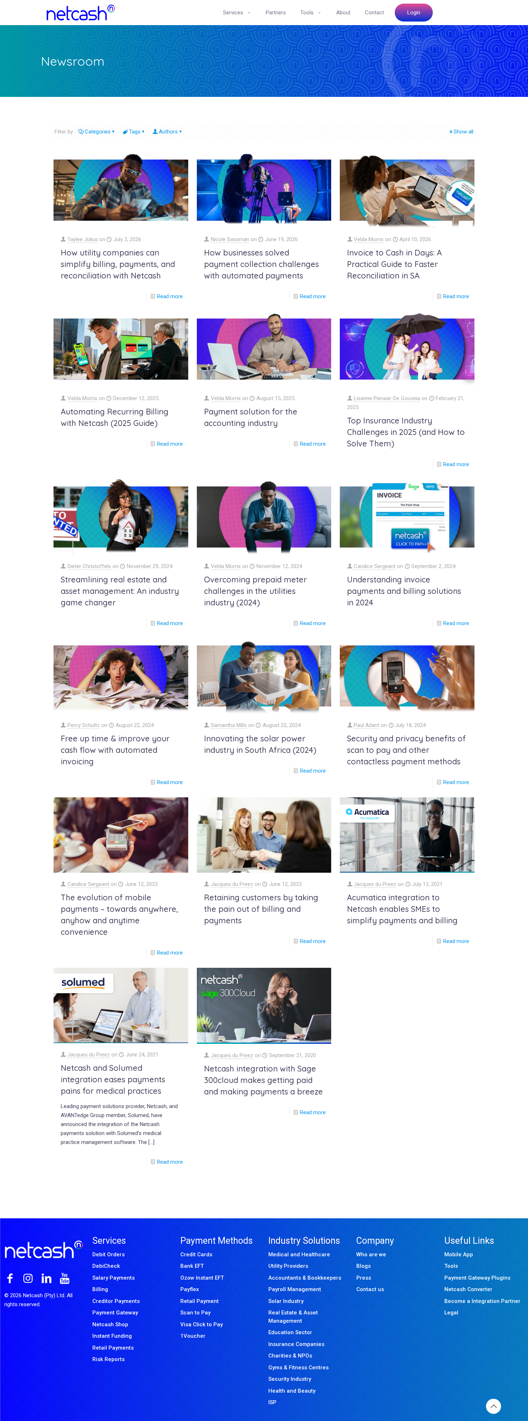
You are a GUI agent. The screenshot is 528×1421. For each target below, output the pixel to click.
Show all (463, 131)
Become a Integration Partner (482, 1301)
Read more (170, 296)
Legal (451, 1312)
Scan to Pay (195, 1312)
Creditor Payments (116, 1301)
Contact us (370, 1289)
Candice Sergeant (374, 566)
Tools (451, 1266)
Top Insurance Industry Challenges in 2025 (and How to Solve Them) (406, 432)
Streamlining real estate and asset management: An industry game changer (120, 591)
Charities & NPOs (290, 1355)
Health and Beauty (291, 1391)
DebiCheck (106, 1266)
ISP (272, 1402)
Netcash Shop (110, 1324)
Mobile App (458, 1254)
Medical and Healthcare (299, 1254)
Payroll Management (294, 1289)
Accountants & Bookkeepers (304, 1278)
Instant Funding (112, 1336)
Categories (98, 131)
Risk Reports (108, 1359)
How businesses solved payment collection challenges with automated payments (261, 264)
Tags (134, 131)
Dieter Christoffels (89, 566)
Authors (168, 131)
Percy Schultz (84, 725)
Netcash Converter (468, 1289)
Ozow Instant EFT (202, 1278)
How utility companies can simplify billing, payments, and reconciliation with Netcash (118, 264)
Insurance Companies (296, 1344)
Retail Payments (113, 1348)
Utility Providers (288, 1266)
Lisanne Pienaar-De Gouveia (387, 398)
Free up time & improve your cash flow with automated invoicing (115, 749)
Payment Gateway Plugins (477, 1278)
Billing (100, 1289)
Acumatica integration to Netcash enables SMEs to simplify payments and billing (402, 908)
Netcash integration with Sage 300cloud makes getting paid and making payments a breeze (263, 1080)
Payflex (189, 1289)
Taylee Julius (83, 239)
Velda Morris (369, 239)
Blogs (363, 1266)
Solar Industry (286, 1301)
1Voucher (192, 1336)
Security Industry (289, 1379)
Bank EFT (192, 1266)
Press (363, 1278)
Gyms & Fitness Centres (298, 1367)
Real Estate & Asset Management (293, 1316)
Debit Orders (108, 1254)
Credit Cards (196, 1254)
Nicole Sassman (230, 239)
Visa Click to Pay (201, 1324)
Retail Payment (199, 1301)
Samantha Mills (229, 725)
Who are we (371, 1254)
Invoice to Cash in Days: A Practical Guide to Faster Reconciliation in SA (394, 264)
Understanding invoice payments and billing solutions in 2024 (404, 591)
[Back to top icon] (493, 1406)
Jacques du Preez (232, 884)
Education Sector (290, 1332)
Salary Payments (113, 1278)
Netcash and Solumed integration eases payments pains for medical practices (113, 1079)
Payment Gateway (115, 1312)
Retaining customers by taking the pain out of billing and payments (261, 908)
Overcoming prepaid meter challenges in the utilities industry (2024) (255, 591)
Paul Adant (366, 725)
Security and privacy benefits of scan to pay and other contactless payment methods (406, 749)
